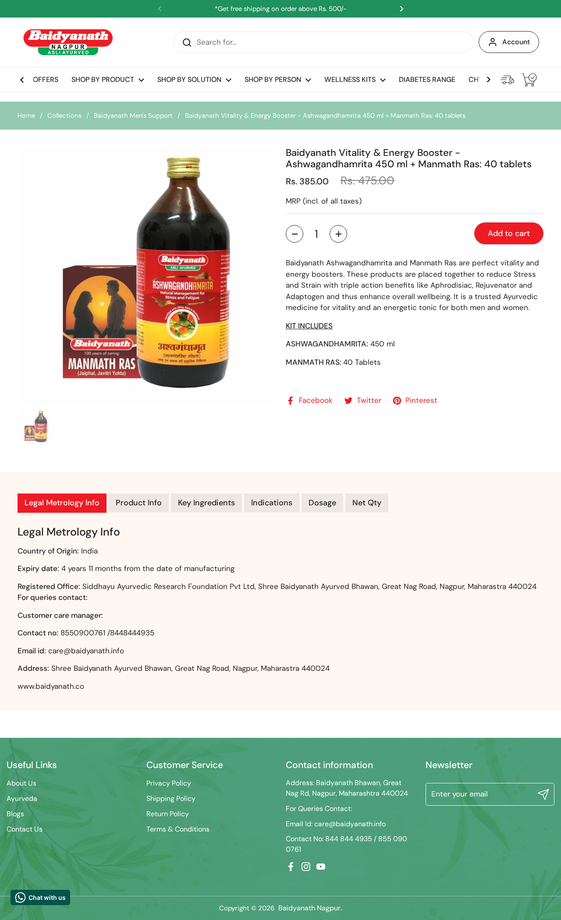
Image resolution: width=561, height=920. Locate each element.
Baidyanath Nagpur (309, 908)
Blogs (15, 813)
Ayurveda (22, 798)
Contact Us (25, 829)
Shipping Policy (170, 798)
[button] (294, 234)
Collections (64, 115)
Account (516, 41)
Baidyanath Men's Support (133, 115)
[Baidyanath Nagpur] (69, 42)
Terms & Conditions (177, 829)
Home (26, 115)
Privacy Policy (168, 783)
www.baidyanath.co (51, 686)
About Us (21, 783)
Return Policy (167, 813)
